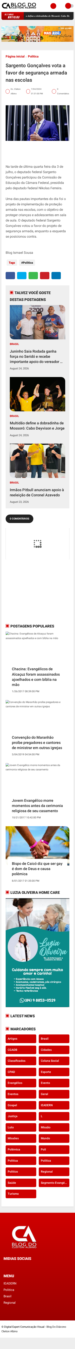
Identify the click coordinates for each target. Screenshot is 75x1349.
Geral (44, 1094)
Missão (45, 1127)
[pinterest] (44, 275)
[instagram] (16, 1266)
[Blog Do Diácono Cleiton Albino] (19, 9)
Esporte (46, 1072)
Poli (43, 1149)
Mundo (45, 1138)
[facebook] (10, 275)
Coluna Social (50, 1060)
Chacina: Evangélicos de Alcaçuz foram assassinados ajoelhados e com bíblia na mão (36, 677)
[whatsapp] (33, 275)
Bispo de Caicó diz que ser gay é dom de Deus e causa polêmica (37, 868)
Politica (33, 56)
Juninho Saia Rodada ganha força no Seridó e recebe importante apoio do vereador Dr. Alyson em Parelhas (37, 356)
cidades (46, 1049)
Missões (13, 1138)
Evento (45, 1082)
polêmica (14, 1149)
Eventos (13, 1094)
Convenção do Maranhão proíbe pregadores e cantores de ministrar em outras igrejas (37, 742)
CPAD (11, 1072)
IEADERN (47, 1105)
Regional (47, 1171)
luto (11, 1127)
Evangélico (15, 1082)
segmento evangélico (55, 1182)
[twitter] (21, 275)
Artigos (12, 1038)
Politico (13, 1171)
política (46, 1160)
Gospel (12, 1105)
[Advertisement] (32, 591)
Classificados (16, 1060)
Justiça (13, 1116)
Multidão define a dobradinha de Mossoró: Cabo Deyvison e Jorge (39, 16)
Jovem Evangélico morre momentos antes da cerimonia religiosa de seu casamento (37, 805)
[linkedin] (56, 275)
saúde (12, 1182)
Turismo (13, 1193)
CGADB (12, 1049)
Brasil (14, 344)
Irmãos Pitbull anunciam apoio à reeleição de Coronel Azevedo (37, 492)
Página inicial (15, 56)
